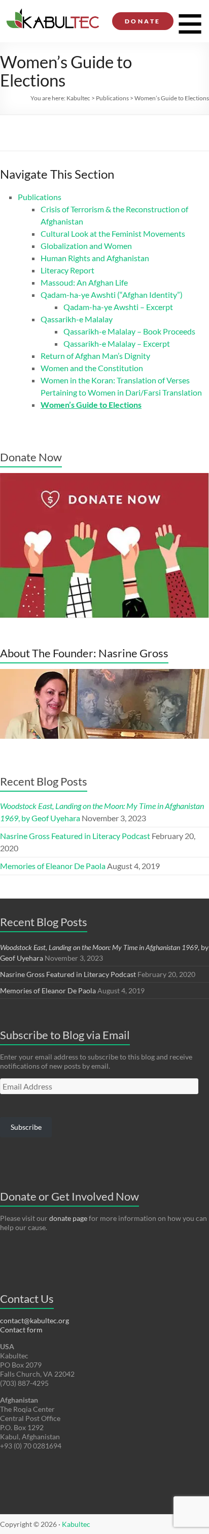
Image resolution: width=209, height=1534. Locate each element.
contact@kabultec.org (34, 1320)
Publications (112, 98)
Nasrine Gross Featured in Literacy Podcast (75, 836)
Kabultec (78, 98)
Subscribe (26, 1127)
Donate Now (31, 457)
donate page (68, 1218)
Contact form (21, 1329)
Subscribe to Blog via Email (65, 1035)
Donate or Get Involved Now (69, 1196)
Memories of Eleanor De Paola (53, 866)
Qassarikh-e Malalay (77, 319)
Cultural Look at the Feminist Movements (113, 233)
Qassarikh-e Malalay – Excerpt (116, 343)
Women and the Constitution (92, 368)
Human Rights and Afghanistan (95, 258)
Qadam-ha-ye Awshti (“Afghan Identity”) (112, 294)
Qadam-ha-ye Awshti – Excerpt (118, 307)
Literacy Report (67, 270)
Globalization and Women (86, 245)
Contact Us (27, 1298)
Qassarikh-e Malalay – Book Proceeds (129, 331)
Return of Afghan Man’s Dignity (95, 355)
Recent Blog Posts (43, 781)
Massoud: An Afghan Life (84, 282)
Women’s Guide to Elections (91, 404)
